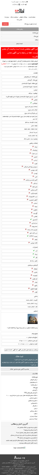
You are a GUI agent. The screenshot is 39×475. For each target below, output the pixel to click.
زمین (35, 408)
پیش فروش (33, 379)
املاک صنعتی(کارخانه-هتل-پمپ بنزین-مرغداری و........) (21, 395)
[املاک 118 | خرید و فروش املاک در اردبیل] (19, 11)
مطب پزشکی (33, 411)
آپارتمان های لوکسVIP (30, 393)
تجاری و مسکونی (32, 400)
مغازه (35, 413)
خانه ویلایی (34, 403)
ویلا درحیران (33, 416)
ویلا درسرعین (33, 419)
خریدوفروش (33, 382)
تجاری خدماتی (33, 398)
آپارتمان (34, 390)
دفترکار (35, 406)
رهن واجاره (34, 385)
